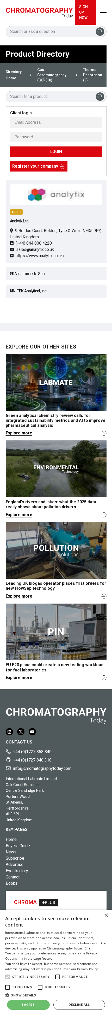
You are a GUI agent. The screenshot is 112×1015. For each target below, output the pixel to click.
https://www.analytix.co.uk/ (40, 255)
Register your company (35, 166)
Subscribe (15, 858)
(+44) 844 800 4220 (34, 243)
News (11, 851)
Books (11, 883)
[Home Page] (39, 12)
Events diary (17, 870)
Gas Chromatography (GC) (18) (51, 75)
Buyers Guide (18, 845)
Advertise (14, 864)
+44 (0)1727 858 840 (32, 751)
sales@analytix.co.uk (35, 249)
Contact (13, 877)
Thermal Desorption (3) (92, 75)
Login (56, 151)
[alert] (56, 962)
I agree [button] (28, 1004)
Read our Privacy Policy (80, 969)
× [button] (106, 915)
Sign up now (83, 12)
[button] (7, 977)
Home (11, 839)
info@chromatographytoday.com (42, 768)
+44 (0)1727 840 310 (32, 760)
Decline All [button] (79, 1004)
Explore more (19, 432)
